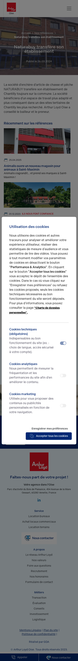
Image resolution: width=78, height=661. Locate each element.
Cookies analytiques (31, 373)
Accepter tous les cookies (52, 436)
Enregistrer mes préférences (50, 428)
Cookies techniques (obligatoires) (31, 341)
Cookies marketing (31, 403)
